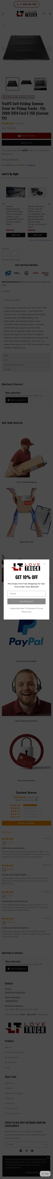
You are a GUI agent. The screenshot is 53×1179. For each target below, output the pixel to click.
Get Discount (26, 601)
